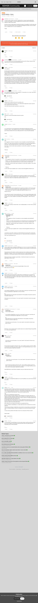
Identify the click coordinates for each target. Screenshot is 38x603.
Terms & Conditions (12, 469)
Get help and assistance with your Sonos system (12, 8)
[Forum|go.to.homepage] (11, 6)
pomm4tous (6, 18)
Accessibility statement (25, 469)
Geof (5, 139)
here (5, 52)
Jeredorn (6, 124)
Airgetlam (6, 50)
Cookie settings (18, 469)
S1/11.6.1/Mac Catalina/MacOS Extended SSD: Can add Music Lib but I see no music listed (17, 452)
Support (7, 1)
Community (2, 8)
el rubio (6, 353)
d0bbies (6, 387)
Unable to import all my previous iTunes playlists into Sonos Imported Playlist (15, 461)
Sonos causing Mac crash (6, 441)
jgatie (5, 335)
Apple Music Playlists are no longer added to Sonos (10, 458)
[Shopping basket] (35, 2)
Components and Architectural (6, 442)
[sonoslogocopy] (19, 2)
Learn (5, 1)
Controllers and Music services (26, 8)
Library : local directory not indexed (8, 435)
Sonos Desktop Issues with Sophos (8, 444)
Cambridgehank (7, 309)
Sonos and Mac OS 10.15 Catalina (7, 438)
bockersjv (6, 263)
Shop (2, 1)
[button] (1, 5)
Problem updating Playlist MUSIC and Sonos (9, 455)
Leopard (6, 245)
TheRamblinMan (7, 155)
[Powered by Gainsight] (19, 467)
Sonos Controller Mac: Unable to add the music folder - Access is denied (14, 449)
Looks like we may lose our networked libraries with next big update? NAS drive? (15, 447)
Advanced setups (4, 448)
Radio (10, 1)
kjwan (5, 113)
